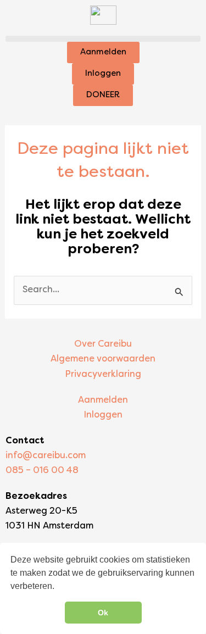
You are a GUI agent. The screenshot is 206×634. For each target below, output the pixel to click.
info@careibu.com (45, 456)
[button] (103, 39)
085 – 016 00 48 (42, 470)
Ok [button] (103, 612)
